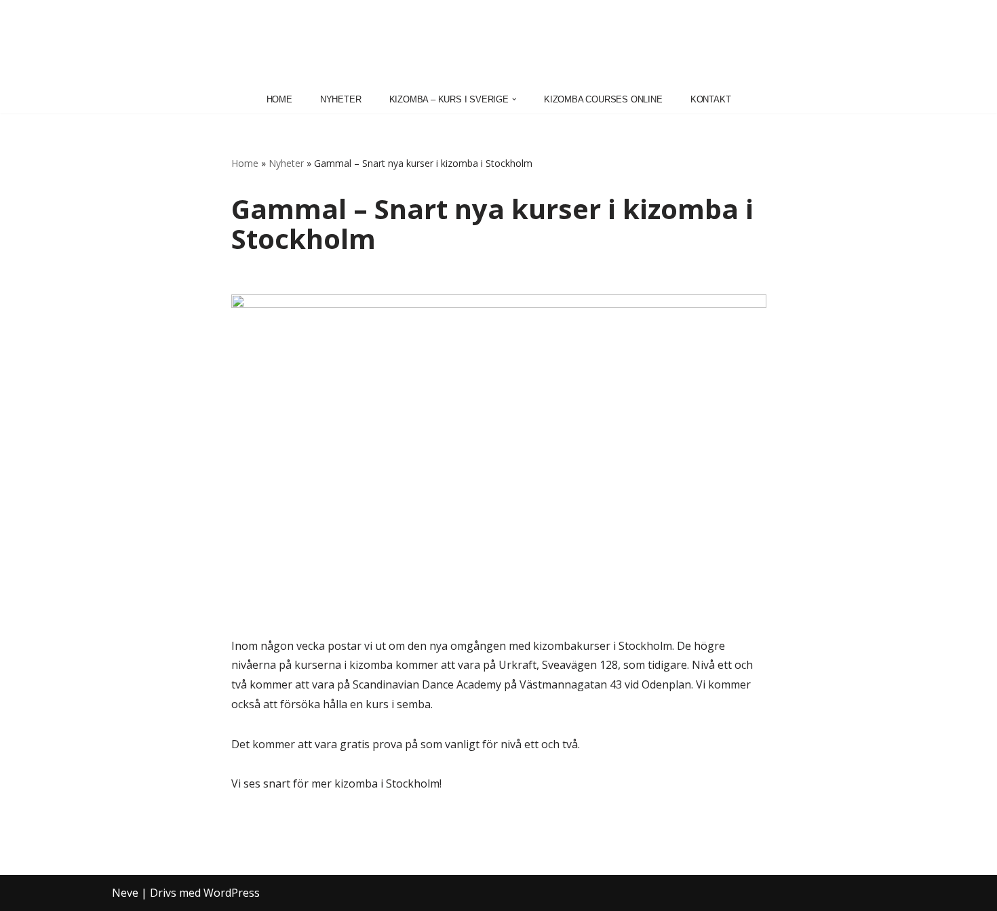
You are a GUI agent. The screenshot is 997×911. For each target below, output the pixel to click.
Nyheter (340, 99)
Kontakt (710, 99)
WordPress (231, 892)
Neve (125, 892)
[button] (514, 99)
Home (279, 99)
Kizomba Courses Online (603, 99)
